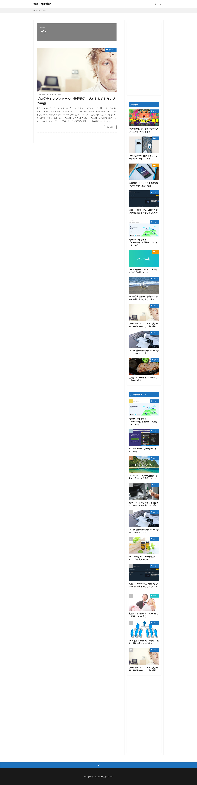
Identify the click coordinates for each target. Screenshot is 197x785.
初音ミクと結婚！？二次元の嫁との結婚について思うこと (143, 614)
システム (155, 431)
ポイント (155, 192)
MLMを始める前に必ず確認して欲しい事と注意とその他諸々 (144, 642)
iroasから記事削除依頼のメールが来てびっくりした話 (144, 352)
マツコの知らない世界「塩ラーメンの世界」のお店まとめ (143, 130)
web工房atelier (42, 4)
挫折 (44, 10)
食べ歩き (155, 111)
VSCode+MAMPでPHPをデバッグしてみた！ (143, 450)
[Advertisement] (144, 59)
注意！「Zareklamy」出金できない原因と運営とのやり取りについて (143, 213)
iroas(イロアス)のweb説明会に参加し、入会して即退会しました (143, 477)
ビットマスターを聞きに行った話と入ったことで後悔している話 (143, 504)
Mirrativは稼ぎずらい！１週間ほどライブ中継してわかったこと (143, 270)
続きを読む (110, 127)
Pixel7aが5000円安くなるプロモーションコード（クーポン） (143, 157)
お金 (156, 165)
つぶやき (155, 596)
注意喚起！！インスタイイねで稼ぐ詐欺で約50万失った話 (143, 184)
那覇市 (156, 360)
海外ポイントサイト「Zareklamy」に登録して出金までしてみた (143, 242)
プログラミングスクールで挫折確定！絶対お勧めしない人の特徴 (76, 101)
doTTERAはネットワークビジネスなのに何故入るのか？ (144, 558)
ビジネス (112, 50)
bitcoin (156, 485)
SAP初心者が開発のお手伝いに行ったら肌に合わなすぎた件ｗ (143, 297)
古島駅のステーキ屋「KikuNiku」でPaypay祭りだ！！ (143, 379)
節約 (156, 138)
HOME (38, 10)
